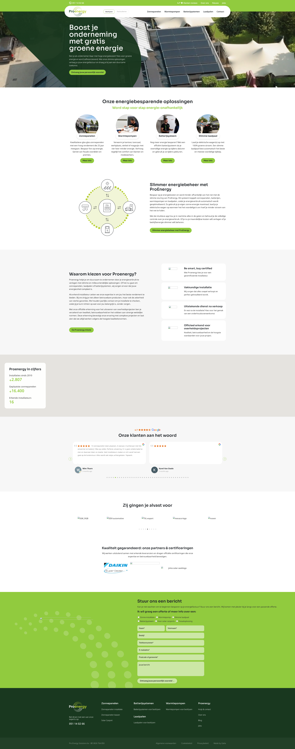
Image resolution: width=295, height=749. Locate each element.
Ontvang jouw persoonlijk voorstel (87, 72)
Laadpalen (208, 11)
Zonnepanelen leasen (110, 715)
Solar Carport (106, 720)
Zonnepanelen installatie (111, 709)
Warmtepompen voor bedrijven (179, 709)
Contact (220, 11)
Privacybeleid (203, 743)
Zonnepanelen (154, 11)
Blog (200, 720)
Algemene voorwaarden (166, 743)
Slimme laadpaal (208, 136)
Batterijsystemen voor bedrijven (147, 709)
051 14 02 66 (78, 3)
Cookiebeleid (186, 743)
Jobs (224, 3)
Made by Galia (220, 743)
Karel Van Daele (90, 468)
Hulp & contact (204, 709)
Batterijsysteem (168, 136)
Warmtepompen (172, 11)
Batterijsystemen (191, 11)
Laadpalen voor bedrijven (144, 722)
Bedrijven (109, 12)
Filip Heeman (165, 468)
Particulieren (122, 11)
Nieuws (215, 3)
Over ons (205, 3)
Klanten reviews (190, 3)
